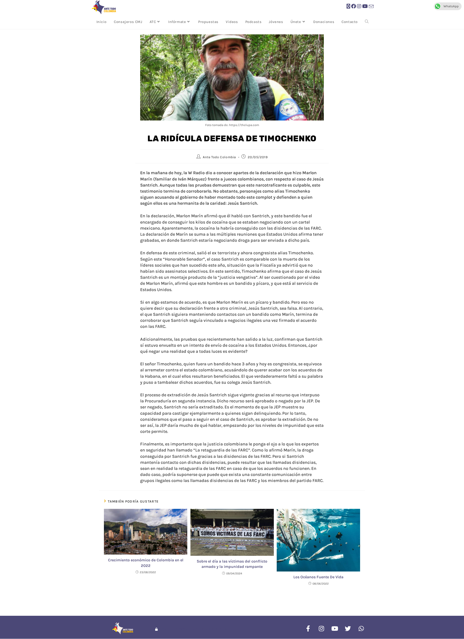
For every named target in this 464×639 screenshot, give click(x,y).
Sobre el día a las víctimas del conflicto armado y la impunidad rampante (232, 564)
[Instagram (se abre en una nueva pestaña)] (359, 6)
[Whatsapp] (361, 628)
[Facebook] (308, 628)
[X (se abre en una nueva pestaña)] (348, 6)
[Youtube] (335, 628)
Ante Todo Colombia (219, 157)
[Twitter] (348, 628)
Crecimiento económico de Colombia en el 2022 (145, 563)
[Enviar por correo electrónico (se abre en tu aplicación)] (371, 6)
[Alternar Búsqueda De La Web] (366, 22)
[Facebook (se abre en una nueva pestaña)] (353, 6)
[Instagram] (321, 628)
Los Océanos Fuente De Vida (318, 577)
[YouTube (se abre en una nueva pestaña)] (365, 6)
